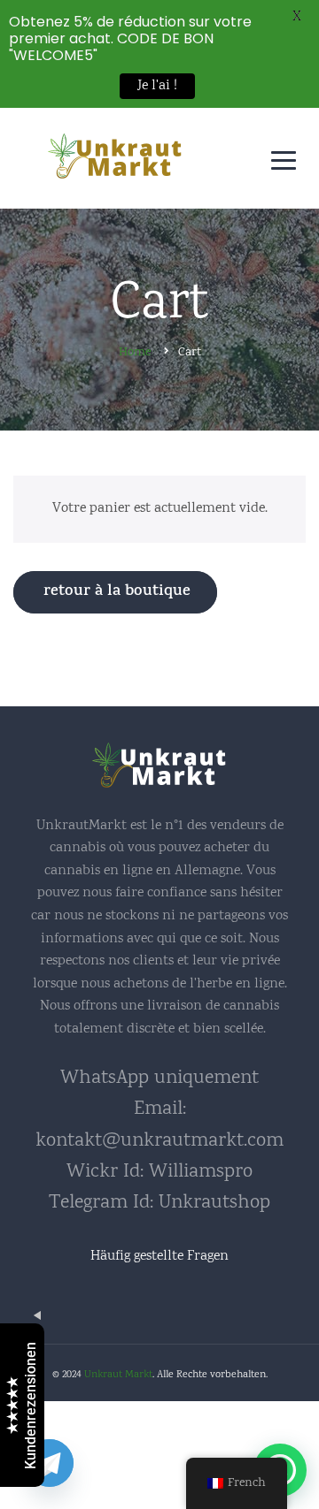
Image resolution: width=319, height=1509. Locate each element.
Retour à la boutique (117, 592)
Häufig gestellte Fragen (159, 1256)
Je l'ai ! (157, 86)
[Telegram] (50, 1463)
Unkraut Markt (118, 1375)
